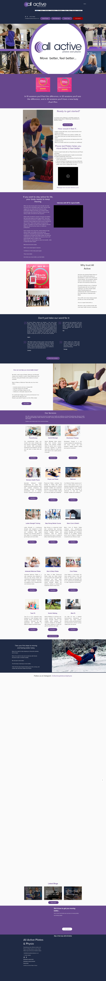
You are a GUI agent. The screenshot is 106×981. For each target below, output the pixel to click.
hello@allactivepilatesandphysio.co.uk (32, 18)
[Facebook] (27, 16)
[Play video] (68, 176)
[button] (53, 10)
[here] (79, 294)
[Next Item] (102, 780)
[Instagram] (25, 16)
